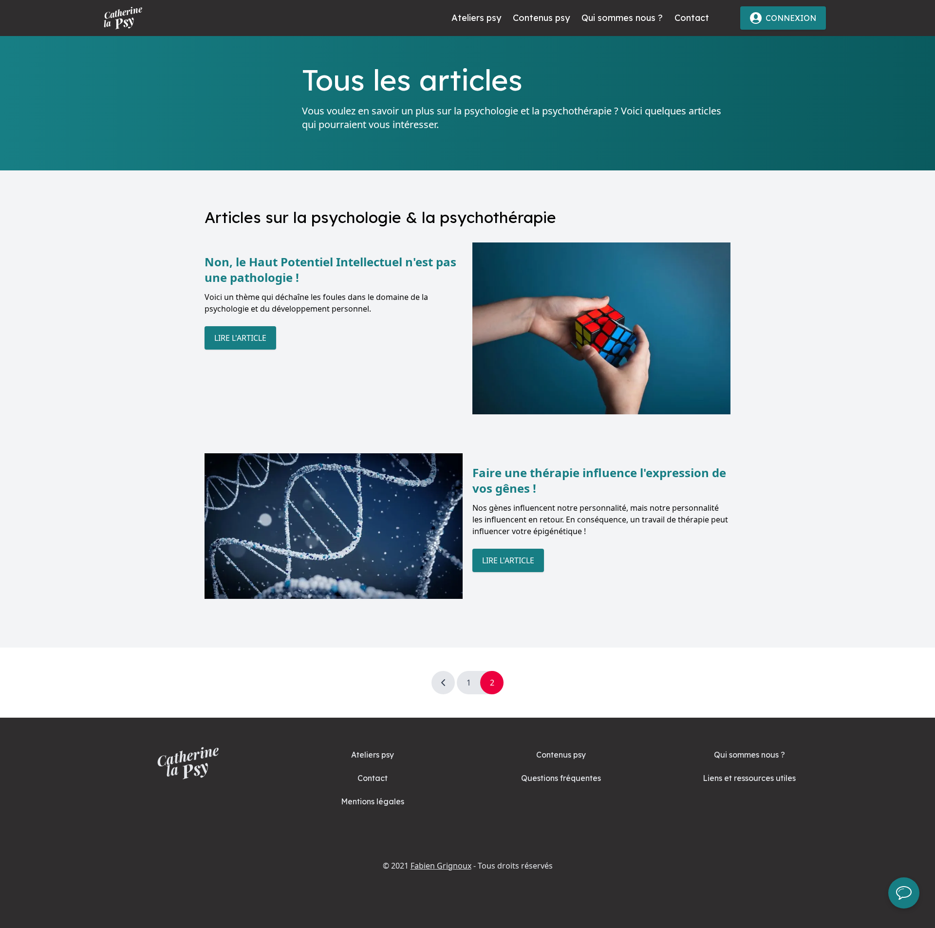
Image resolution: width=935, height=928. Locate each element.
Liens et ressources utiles (749, 778)
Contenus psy (541, 17)
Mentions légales (372, 801)
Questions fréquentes (561, 778)
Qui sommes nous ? (622, 17)
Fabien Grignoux (441, 865)
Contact (691, 17)
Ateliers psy (476, 17)
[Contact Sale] (903, 893)
